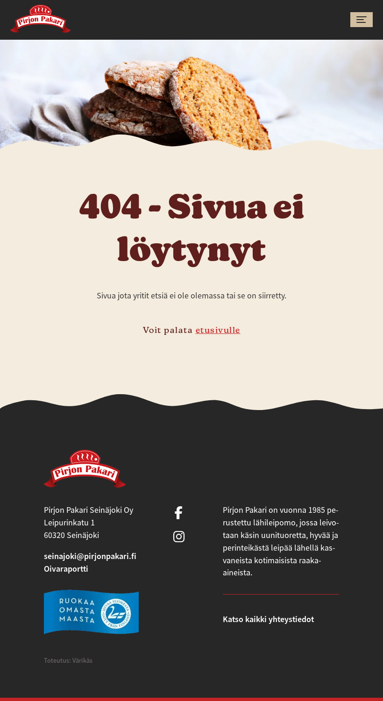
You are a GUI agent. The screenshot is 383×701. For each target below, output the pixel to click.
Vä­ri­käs (82, 660)
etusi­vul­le (218, 330)
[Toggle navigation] (361, 19)
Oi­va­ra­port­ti (66, 568)
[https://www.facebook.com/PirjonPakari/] (178, 513)
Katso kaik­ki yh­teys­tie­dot (268, 619)
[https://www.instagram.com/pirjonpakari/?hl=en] (178, 537)
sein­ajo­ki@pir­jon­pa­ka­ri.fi (90, 556)
